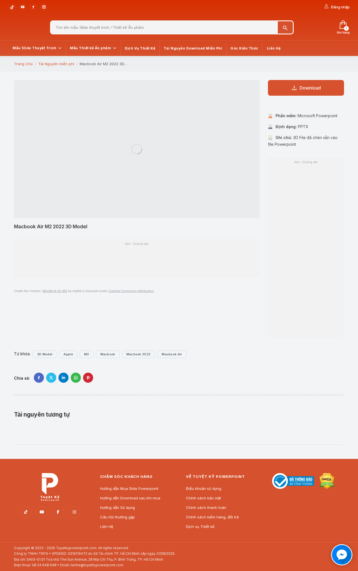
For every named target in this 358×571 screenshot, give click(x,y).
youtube (42, 512)
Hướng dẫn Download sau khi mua (130, 498)
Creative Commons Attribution (131, 291)
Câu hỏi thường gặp (117, 517)
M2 (86, 354)
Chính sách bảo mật (203, 498)
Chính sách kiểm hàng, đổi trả (212, 517)
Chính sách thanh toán (206, 507)
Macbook (107, 354)
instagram (74, 512)
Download (310, 88)
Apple (68, 354)
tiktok (26, 512)
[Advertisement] (137, 261)
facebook (58, 512)
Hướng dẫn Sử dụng (117, 507)
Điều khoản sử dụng (203, 488)
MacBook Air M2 (55, 291)
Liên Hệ (106, 526)
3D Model (44, 354)
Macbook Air (172, 354)
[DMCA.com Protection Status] (327, 487)
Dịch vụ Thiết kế (200, 526)
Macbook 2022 (138, 354)
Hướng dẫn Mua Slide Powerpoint (129, 488)
